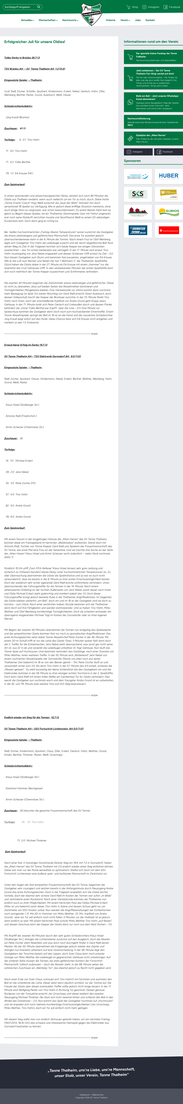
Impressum (85, 1095)
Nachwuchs (69, 20)
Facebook (174, 7)
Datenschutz (98, 1095)
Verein (124, 20)
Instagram (153, 7)
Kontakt (150, 20)
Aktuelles (26, 20)
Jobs (138, 20)
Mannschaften (47, 20)
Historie (110, 20)
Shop (135, 7)
